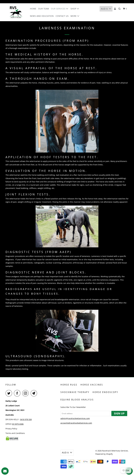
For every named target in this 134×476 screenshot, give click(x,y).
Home (33, 8)
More (74, 16)
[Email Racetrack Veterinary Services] (34, 393)
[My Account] (115, 8)
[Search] (119, 8)
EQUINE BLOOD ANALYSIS (77, 399)
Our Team (43, 8)
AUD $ (104, 8)
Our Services (58, 8)
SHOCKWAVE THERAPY (74, 392)
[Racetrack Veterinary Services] (15, 12)
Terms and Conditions (15, 433)
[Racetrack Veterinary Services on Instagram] (26, 393)
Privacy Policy (11, 428)
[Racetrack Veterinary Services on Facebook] (18, 393)
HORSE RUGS (68, 384)
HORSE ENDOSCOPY (105, 392)
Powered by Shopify (104, 454)
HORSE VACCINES (91, 384)
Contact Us (62, 16)
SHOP (74, 8)
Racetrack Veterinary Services (115, 450)
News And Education (42, 16)
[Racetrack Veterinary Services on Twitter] (9, 393)
